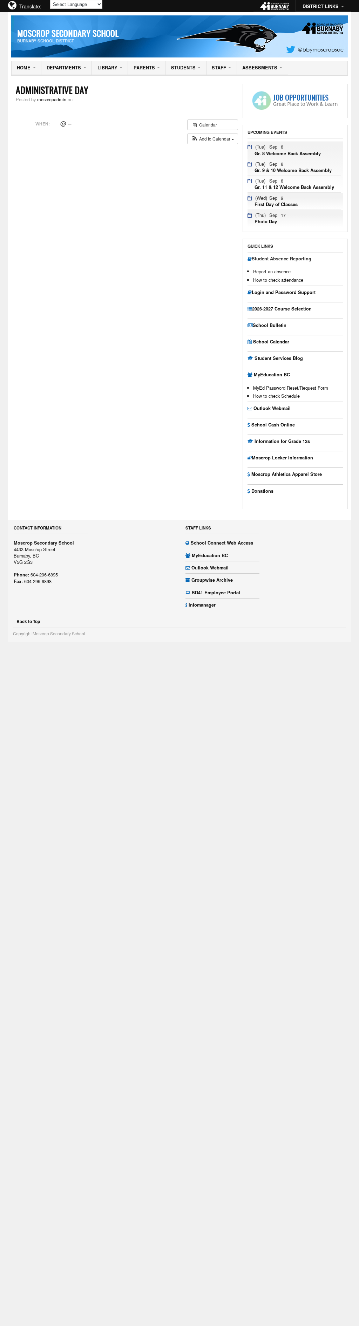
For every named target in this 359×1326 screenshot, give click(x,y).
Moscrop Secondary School (68, 33)
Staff (219, 67)
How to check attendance (278, 279)
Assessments (259, 67)
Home (24, 67)
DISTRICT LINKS (321, 6)
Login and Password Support (284, 292)
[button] (213, 139)
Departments (64, 67)
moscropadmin (51, 99)
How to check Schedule (276, 395)
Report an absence (272, 271)
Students (183, 67)
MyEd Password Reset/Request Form (290, 387)
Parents (144, 67)
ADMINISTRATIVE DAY (52, 89)
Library (107, 67)
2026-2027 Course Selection (282, 309)
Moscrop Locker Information (282, 457)
